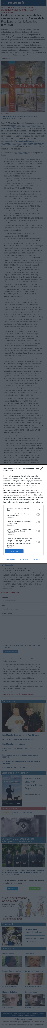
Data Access (23, 559)
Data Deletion (11, 559)
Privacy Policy (36, 559)
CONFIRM (14, 551)
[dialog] (23, 514)
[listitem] (23, 509)
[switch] (38, 514)
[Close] (42, 469)
